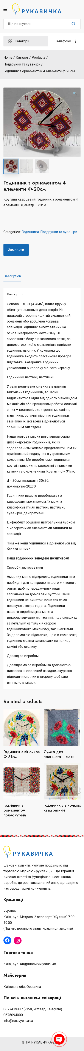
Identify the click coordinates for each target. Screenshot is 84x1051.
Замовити (16, 250)
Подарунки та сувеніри (58, 232)
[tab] (12, 276)
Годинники (30, 232)
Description (12, 276)
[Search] (73, 24)
